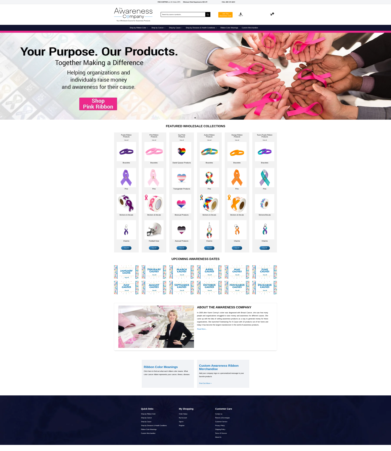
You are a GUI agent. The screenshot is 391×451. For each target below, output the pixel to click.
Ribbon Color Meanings (149, 429)
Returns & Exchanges (222, 418)
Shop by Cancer (146, 418)
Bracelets (126, 163)
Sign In (241, 15)
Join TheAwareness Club (225, 15)
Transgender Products (181, 189)
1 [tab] (195, 117)
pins (126, 189)
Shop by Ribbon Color (148, 414)
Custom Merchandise (148, 433)
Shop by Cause (146, 421)
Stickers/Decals (265, 215)
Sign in (181, 421)
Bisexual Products (182, 215)
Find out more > (205, 383)
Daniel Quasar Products (182, 163)
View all (126, 140)
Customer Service (221, 421)
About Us (218, 437)
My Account (183, 418)
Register (182, 425)
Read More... (202, 329)
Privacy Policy (220, 425)
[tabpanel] (195, 75)
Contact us (218, 414)
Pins (154, 189)
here (150, 371)
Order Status (183, 414)
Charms (126, 241)
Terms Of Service (221, 433)
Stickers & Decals (126, 215)
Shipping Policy (220, 429)
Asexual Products (181, 241)
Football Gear (154, 241)
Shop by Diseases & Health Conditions (154, 425)
